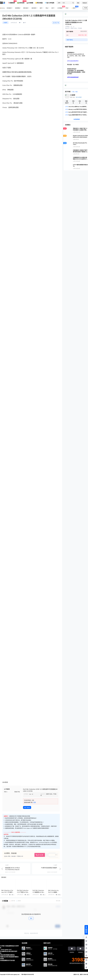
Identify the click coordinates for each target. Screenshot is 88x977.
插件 (41, 8)
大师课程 (61, 7)
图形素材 (25, 8)
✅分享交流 (20, 2)
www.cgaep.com (15, 974)
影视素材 (9, 8)
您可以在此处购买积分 (72, 61)
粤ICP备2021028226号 (27, 974)
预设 (47, 8)
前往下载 (57, 22)
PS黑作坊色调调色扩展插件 (49, 868)
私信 (76, 91)
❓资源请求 (11, 2)
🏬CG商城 (30, 3)
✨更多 (74, 7)
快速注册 (85, 3)
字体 (67, 8)
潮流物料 (34, 8)
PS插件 (5, 22)
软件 (52, 8)
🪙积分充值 (39, 3)
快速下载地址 (27, 807)
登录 (78, 3)
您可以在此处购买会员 (72, 77)
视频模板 (17, 8)
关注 (73, 91)
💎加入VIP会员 (49, 3)
